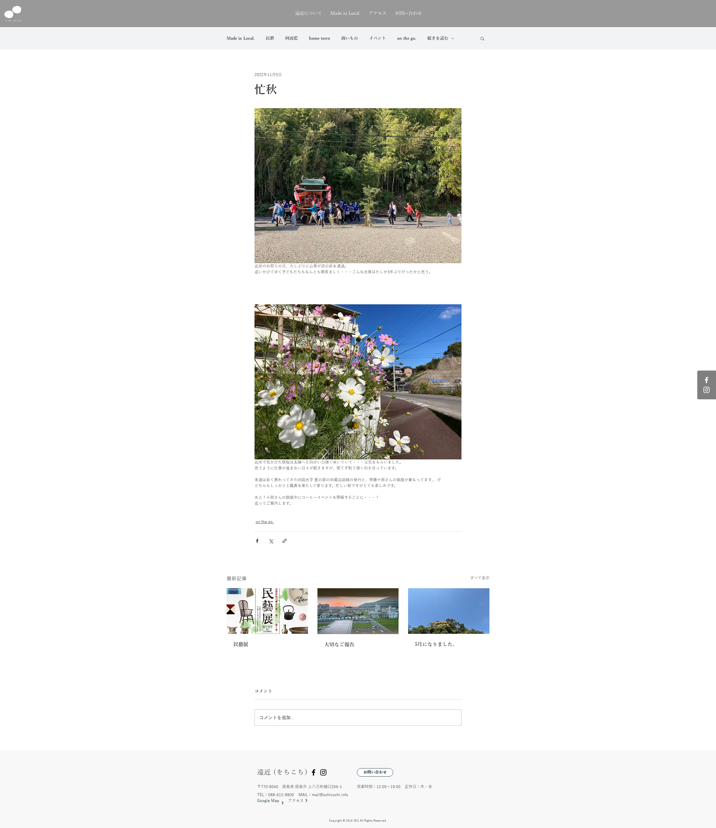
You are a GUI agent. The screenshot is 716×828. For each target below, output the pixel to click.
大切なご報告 (339, 644)
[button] (482, 38)
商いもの (349, 38)
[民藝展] (267, 611)
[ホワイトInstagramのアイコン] (706, 390)
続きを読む (437, 38)
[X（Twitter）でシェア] (271, 541)
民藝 (270, 38)
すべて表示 (479, 578)
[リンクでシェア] (284, 541)
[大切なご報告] (358, 611)
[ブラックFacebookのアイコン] (313, 772)
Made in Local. (241, 38)
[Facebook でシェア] (257, 541)
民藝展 (240, 644)
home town (319, 38)
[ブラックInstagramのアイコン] (323, 772)
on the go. (406, 38)
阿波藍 (291, 38)
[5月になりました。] (448, 611)
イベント (377, 38)
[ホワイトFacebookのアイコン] (706, 380)
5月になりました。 (436, 644)
